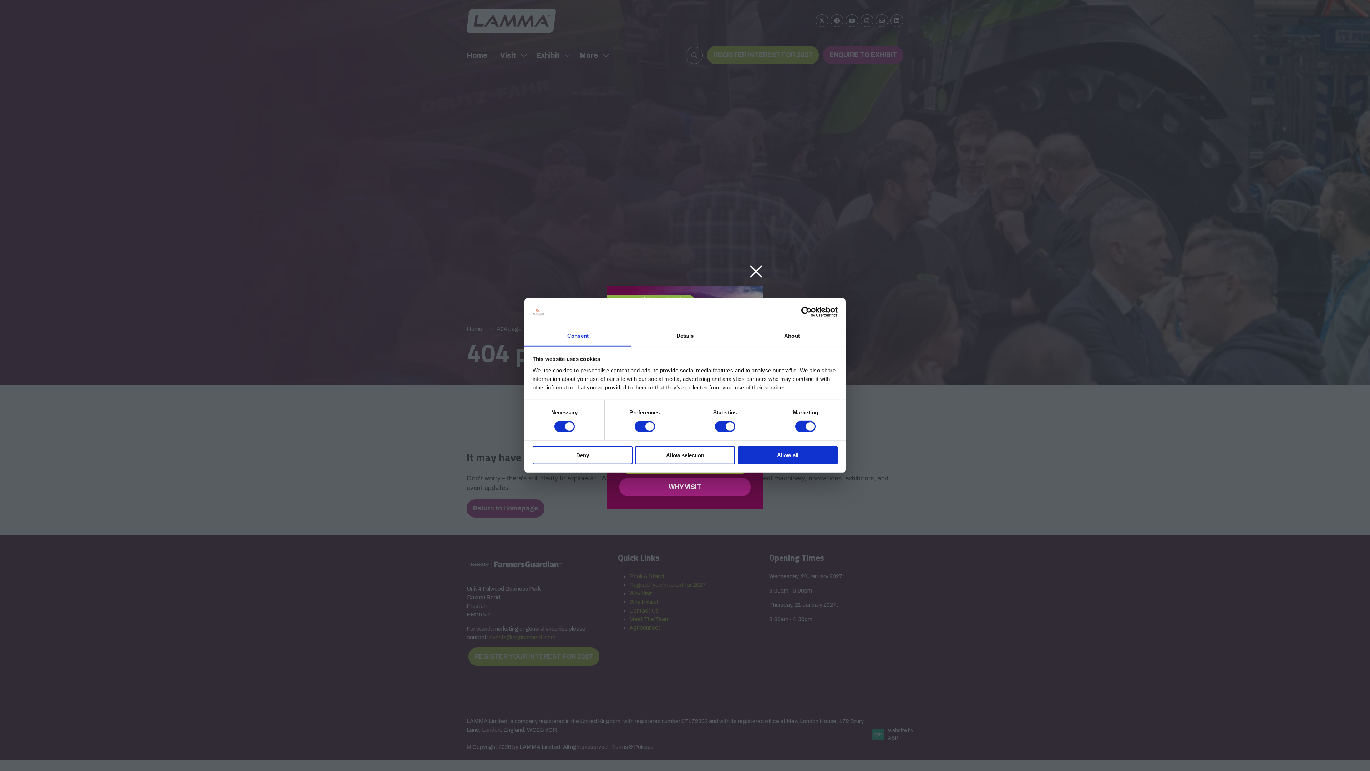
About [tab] (792, 336)
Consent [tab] (578, 336)
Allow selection (685, 455)
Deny (582, 455)
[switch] (645, 426)
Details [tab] (685, 336)
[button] (756, 272)
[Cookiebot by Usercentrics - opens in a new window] (806, 312)
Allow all (787, 455)
